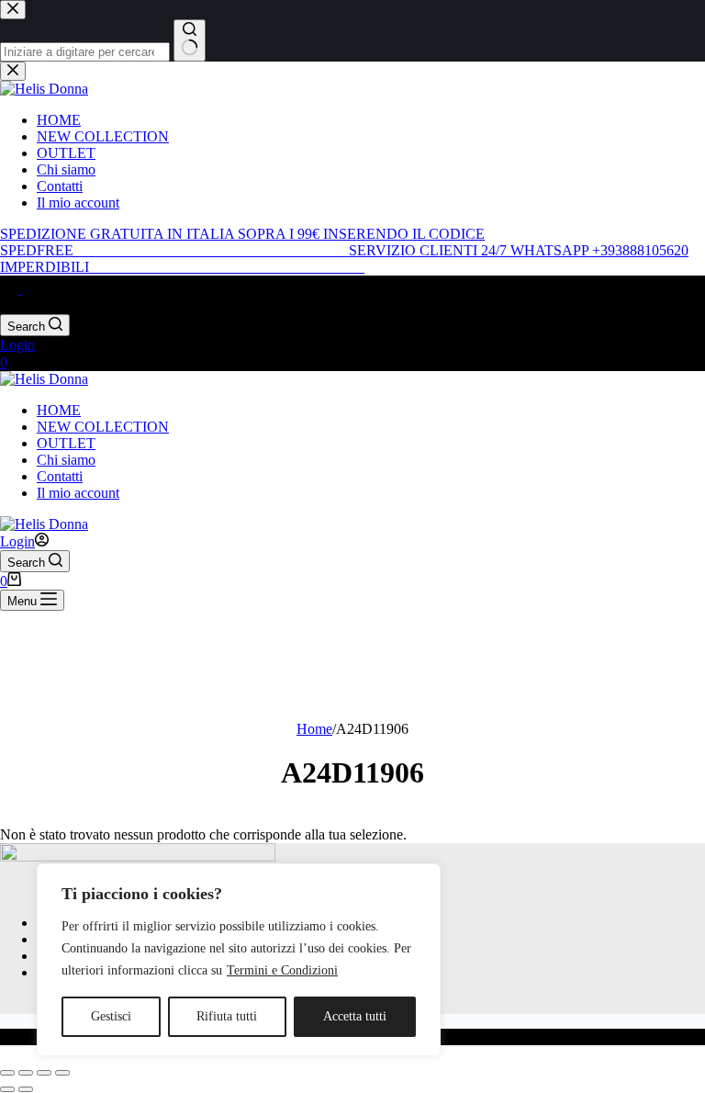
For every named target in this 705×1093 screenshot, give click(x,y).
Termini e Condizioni (282, 970)
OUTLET (66, 443)
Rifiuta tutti (226, 1016)
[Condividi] (44, 1073)
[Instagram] (31, 289)
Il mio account (78, 493)
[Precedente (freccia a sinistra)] (7, 1089)
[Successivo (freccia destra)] (25, 1089)
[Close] (421, 879)
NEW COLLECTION (103, 426)
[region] (239, 959)
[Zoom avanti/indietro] (7, 1073)
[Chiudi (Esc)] (62, 1073)
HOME (59, 410)
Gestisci (111, 1016)
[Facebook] (11, 289)
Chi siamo (66, 460)
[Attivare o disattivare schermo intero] (25, 1073)
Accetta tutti (354, 1016)
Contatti (60, 476)
